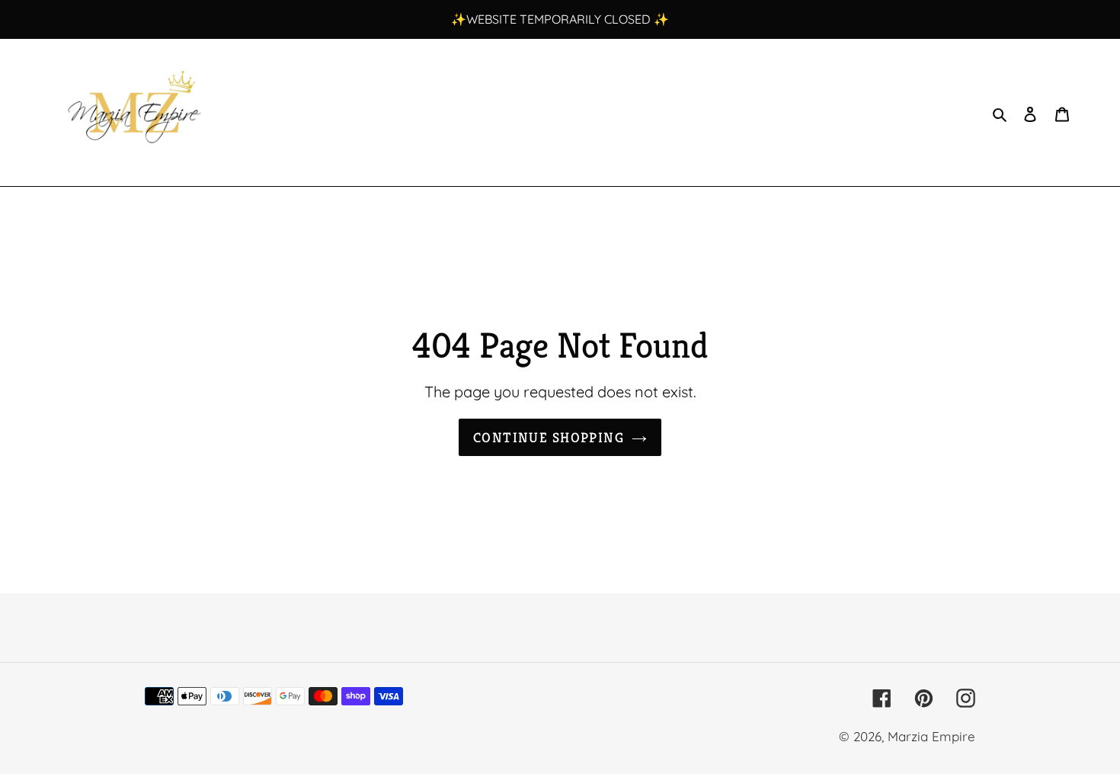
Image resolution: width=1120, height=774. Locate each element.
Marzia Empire (931, 736)
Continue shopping (548, 437)
